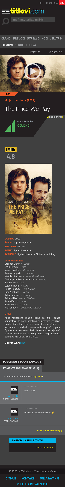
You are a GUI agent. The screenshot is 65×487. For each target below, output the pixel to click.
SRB (62, 3)
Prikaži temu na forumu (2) (49, 430)
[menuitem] (6, 38)
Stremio (33, 38)
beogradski (12, 396)
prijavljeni (37, 376)
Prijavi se (35, 52)
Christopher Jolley (45, 254)
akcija (8, 100)
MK (51, 3)
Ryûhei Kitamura (26, 254)
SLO (56, 3)
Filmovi (7, 45)
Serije (19, 45)
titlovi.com (13, 418)
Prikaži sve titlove (44, 447)
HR (46, 3)
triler (16, 100)
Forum (31, 45)
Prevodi (19, 38)
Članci (6, 38)
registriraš (55, 116)
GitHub (11, 478)
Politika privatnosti (32, 484)
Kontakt (28, 478)
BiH (41, 3)
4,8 (11, 157)
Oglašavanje (49, 478)
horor (23, 100)
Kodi (45, 38)
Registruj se (55, 52)
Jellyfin (56, 38)
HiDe (22, 343)
